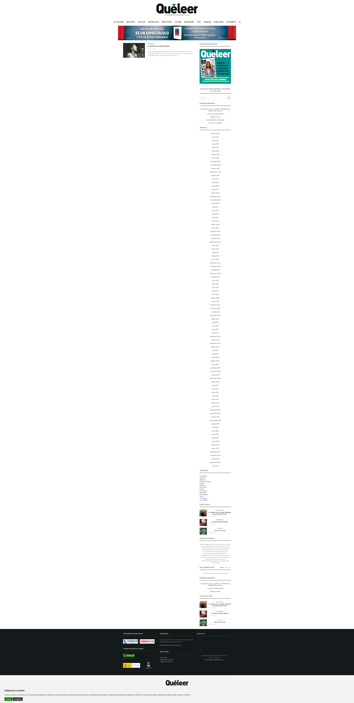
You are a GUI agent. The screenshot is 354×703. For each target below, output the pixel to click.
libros (228, 548)
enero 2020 (215, 364)
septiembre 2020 (215, 343)
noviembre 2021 (215, 308)
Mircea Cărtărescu (208, 553)
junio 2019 (215, 389)
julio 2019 (215, 385)
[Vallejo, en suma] (203, 531)
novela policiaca (210, 557)
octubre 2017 (215, 459)
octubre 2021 (215, 312)
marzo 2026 (215, 151)
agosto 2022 (215, 277)
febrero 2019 (215, 403)
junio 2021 (215, 326)
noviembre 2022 (215, 266)
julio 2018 (215, 427)
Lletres (178, 22)
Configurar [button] (17, 699)
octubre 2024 (215, 203)
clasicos (228, 544)
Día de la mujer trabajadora (214, 546)
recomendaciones (217, 560)
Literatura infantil (207, 551)
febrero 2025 (215, 193)
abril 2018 (215, 438)
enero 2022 (215, 301)
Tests (201, 496)
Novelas (225, 557)
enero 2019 (215, 406)
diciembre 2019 (215, 368)
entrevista (227, 546)
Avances (207, 22)
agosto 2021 (215, 319)
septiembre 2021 (215, 315)
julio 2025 (215, 179)
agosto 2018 (215, 424)
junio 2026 (215, 140)
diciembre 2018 (215, 410)
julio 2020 (215, 350)
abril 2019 (215, 396)
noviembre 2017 (215, 455)
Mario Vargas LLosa (222, 551)
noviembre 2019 (215, 371)
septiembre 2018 (215, 420)
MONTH (226, 567)
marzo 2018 (215, 441)
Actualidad (118, 22)
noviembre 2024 (215, 200)
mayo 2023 (215, 249)
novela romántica (219, 557)
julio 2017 (215, 466)
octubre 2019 (215, 375)
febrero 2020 (215, 361)
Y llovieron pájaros (215, 562)
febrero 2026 (215, 154)
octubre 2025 (215, 168)
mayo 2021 (215, 329)
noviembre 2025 (215, 165)
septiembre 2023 (215, 242)
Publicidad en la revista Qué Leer (170, 645)
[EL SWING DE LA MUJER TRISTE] (134, 50)
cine (226, 544)
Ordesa (228, 557)
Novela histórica (225, 555)
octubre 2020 (215, 340)
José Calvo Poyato (219, 548)
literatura (217, 549)
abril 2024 (215, 217)
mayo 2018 (215, 434)
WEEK (221, 567)
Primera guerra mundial (219, 559)
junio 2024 (215, 210)
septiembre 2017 (215, 462)
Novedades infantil (222, 553)
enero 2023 (215, 259)
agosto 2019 (215, 382)
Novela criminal (217, 555)
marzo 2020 (215, 357)
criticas (202, 546)
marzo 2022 (215, 294)
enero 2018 (215, 448)
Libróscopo (212, 549)
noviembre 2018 (215, 413)
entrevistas (203, 548)
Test (199, 22)
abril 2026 (215, 147)
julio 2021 (215, 322)
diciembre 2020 (215, 336)
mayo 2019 (215, 392)
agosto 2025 (215, 175)
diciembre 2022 (215, 263)
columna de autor (205, 481)
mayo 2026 (215, 144)
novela (212, 555)
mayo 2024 (215, 214)
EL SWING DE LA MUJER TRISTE (159, 46)
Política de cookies (166, 662)
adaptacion (211, 544)
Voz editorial (203, 500)
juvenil (225, 548)
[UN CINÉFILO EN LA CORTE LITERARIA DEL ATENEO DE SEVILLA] (203, 513)
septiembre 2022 (215, 273)
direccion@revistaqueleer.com (214, 660)
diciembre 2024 (215, 196)
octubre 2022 (215, 270)
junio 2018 (215, 431)
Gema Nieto (209, 548)
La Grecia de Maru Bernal (215, 114)
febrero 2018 (215, 445)
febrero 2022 (215, 298)
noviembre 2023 (215, 235)
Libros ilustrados (205, 549)
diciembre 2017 (215, 452)
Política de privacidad (166, 660)
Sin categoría (204, 494)
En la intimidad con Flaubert (215, 120)
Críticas (141, 22)
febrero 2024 (215, 224)
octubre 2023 (215, 238)
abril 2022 (215, 291)
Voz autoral (203, 498)
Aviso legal (163, 657)
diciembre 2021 (215, 305)
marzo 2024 (215, 221)
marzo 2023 (215, 256)
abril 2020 (215, 354)
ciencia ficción (221, 544)
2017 (203, 544)
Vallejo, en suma (215, 117)
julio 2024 (215, 207)
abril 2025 (215, 189)
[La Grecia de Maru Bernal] (203, 522)
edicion (223, 546)
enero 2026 (215, 158)
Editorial (202, 485)
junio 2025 (215, 182)
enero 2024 (215, 228)
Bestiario (131, 22)
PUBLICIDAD (219, 22)
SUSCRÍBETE (231, 22)
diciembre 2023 (215, 231)
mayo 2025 (215, 186)
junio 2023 (215, 245)
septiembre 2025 (215, 172)
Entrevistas (153, 22)
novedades (215, 553)
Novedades (189, 22)
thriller (227, 560)
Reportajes (167, 22)
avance (216, 544)
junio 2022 (215, 284)
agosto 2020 (215, 347)
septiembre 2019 (215, 378)
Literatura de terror (224, 549)
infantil (213, 548)
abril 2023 (215, 252)
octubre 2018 (215, 417)
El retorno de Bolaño (215, 123)
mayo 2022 (215, 287)
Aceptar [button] (8, 699)
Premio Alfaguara (209, 559)
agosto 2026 (215, 133)
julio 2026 (215, 137)
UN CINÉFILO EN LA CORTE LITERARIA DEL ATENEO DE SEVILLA (215, 110)
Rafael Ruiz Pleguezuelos (207, 560)
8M (201, 544)
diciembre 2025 (215, 161)
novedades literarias (206, 555)
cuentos (206, 546)
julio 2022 (215, 280)
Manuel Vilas (215, 551)
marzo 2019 (215, 399)
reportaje (224, 560)
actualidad (206, 544)
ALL (230, 567)
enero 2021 (215, 333)
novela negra (204, 557)
